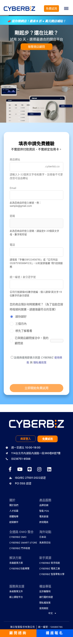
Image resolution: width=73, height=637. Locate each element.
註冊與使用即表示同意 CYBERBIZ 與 (37, 360)
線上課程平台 (16, 597)
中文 (50, 613)
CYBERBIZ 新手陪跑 (46, 563)
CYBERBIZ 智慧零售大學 (46, 574)
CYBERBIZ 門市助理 (16, 548)
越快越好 (21, 316)
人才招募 (13, 510)
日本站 (42, 537)
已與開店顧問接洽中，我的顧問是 (31, 340)
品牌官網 (43, 505)
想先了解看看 (23, 331)
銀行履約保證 (46, 597)
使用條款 (43, 608)
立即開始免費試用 (36, 388)
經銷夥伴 (13, 522)
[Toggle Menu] (66, 8)
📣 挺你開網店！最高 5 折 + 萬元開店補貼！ (36, 21)
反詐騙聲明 (45, 591)
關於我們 (13, 505)
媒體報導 (13, 516)
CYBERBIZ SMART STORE (16, 542)
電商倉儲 (43, 516)
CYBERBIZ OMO (16, 537)
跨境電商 (43, 522)
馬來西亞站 (45, 542)
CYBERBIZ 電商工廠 (46, 568)
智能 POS (44, 510)
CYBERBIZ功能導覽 (16, 568)
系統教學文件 (16, 591)
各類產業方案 (16, 563)
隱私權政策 (39, 362)
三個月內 (21, 323)
